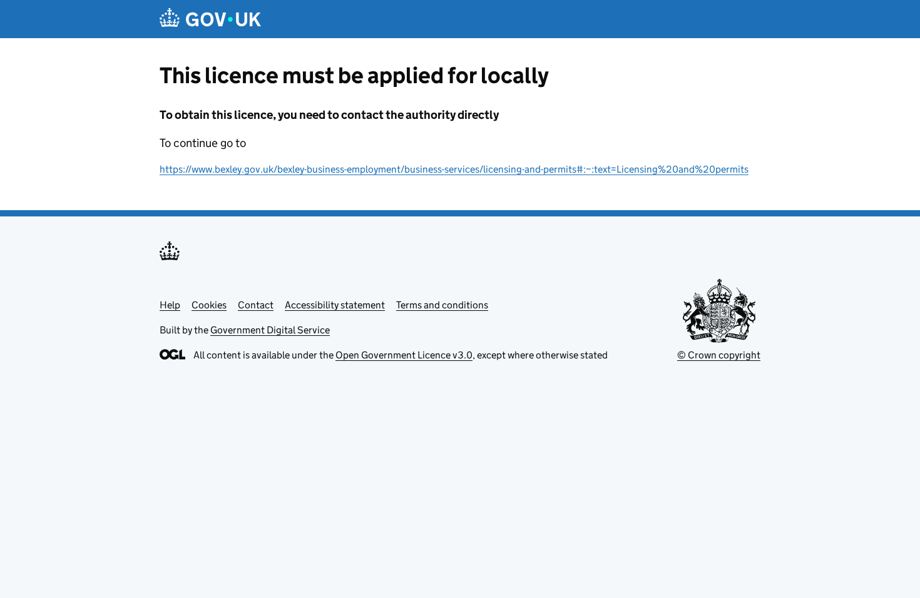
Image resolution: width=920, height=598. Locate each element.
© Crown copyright (718, 355)
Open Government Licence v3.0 (404, 355)
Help (170, 305)
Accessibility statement (335, 305)
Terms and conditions (442, 305)
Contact (255, 305)
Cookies (209, 305)
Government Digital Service (270, 330)
